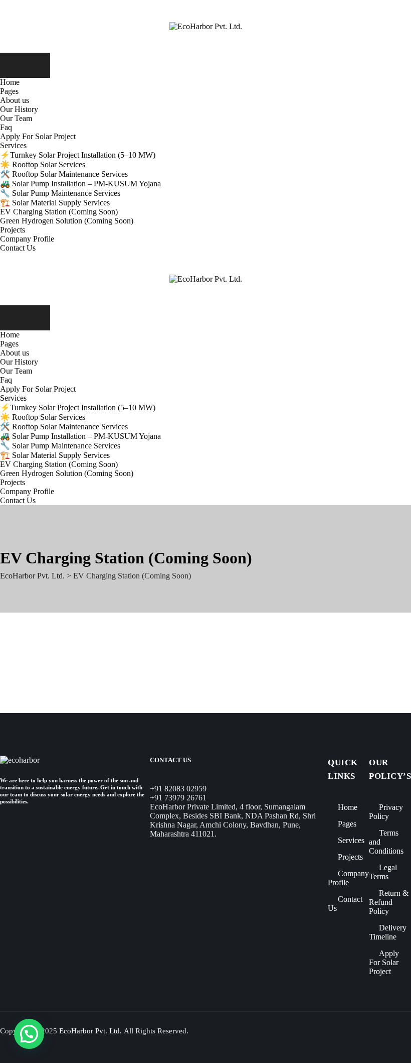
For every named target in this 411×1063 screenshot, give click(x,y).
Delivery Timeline (387, 932)
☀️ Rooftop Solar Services (42, 164)
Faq (6, 127)
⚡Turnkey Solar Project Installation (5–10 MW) (77, 155)
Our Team (16, 118)
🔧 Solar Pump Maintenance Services (60, 193)
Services (13, 145)
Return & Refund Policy (388, 902)
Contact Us (18, 248)
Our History (19, 109)
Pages (9, 91)
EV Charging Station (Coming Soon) (59, 211)
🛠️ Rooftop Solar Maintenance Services (64, 174)
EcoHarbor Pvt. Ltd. (90, 1031)
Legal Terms (383, 872)
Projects (12, 229)
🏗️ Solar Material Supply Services (55, 202)
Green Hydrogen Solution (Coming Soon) (66, 220)
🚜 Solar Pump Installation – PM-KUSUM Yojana (80, 183)
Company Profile (27, 238)
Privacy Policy (386, 811)
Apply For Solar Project (38, 136)
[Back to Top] (388, 1045)
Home (10, 82)
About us (14, 100)
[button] (29, 1034)
